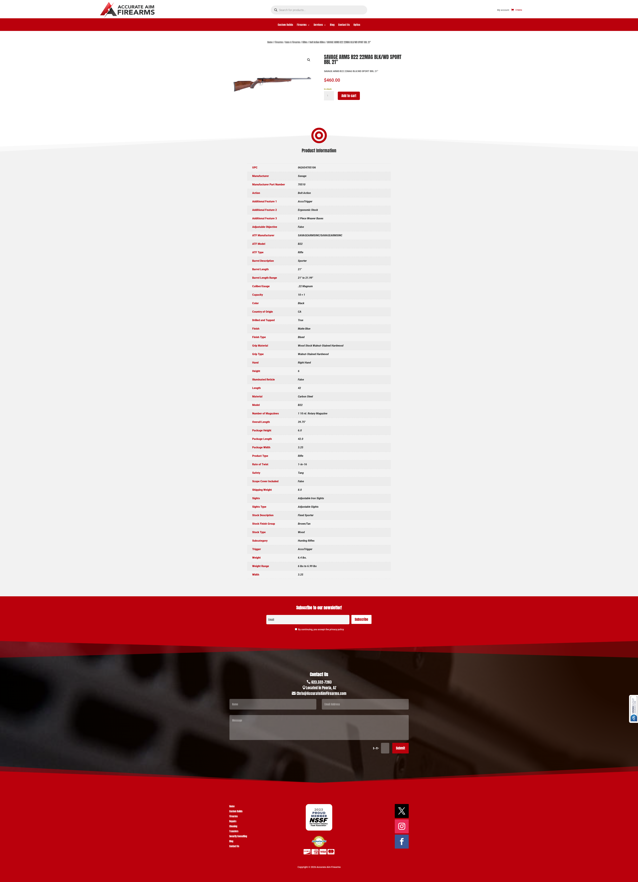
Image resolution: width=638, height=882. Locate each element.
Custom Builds (285, 25)
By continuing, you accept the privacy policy (321, 629)
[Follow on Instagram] (402, 826)
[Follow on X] (402, 811)
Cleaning (233, 826)
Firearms (302, 25)
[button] (309, 60)
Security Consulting (238, 836)
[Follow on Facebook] (402, 842)
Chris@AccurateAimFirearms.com (321, 693)
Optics (357, 25)
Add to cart (348, 95)
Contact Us (344, 25)
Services (318, 25)
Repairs (232, 821)
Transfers (233, 831)
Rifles (305, 42)
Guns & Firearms (292, 42)
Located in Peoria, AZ (321, 687)
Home (270, 42)
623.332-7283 (321, 682)
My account (503, 10)
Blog (332, 25)
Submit (400, 748)
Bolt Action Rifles (317, 42)
